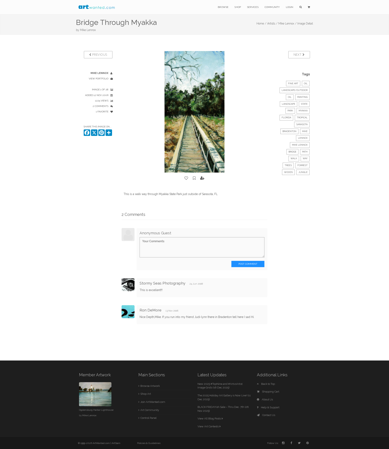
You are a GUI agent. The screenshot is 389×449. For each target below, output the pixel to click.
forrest (302, 165)
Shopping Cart (270, 391)
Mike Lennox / (287, 23)
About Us (267, 399)
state (304, 104)
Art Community (149, 410)
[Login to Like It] (186, 178)
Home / (261, 23)
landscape (288, 104)
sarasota (302, 124)
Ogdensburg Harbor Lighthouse (96, 409)
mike (305, 131)
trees (288, 165)
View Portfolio (98, 78)
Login (289, 7)
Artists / (272, 23)
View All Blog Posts (209, 418)
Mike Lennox (88, 30)
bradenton (289, 131)
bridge (292, 151)
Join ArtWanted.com (152, 401)
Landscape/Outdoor (295, 90)
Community (272, 7)
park (290, 110)
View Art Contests (208, 426)
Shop (237, 7)
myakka (303, 110)
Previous (99, 54)
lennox (303, 138)
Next (298, 54)
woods (288, 172)
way (305, 158)
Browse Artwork (150, 385)
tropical (302, 117)
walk (294, 158)
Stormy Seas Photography (162, 283)
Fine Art (293, 83)
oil (290, 97)
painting (302, 97)
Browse (223, 7)
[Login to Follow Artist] (202, 178)
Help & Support (269, 407)
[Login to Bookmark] (194, 178)
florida (286, 117)
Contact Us (268, 415)
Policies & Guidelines (148, 443)
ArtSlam (116, 443)
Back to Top (268, 383)
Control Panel (148, 417)
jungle (303, 172)
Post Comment (247, 263)
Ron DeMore (150, 310)
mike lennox (300, 145)
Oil (306, 83)
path (305, 151)
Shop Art (145, 393)
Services (253, 7)
